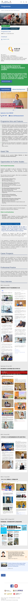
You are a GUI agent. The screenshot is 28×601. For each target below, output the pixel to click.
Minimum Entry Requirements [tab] (19, 89)
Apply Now (5, 25)
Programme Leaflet (6, 39)
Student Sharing (5, 28)
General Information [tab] (5, 89)
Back (4, 575)
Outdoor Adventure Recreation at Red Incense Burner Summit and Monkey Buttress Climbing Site (16, 565)
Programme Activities (14, 28)
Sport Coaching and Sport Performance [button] (10, 10)
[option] (14, 100)
